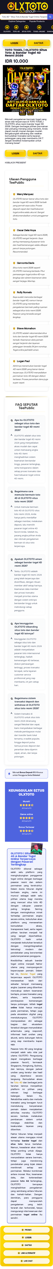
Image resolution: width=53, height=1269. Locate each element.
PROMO (28, 1231)
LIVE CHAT (28, 1260)
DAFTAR (38, 43)
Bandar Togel (28, 974)
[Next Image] (48, 89)
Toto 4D (18, 1082)
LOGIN (14, 43)
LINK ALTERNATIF (28, 1253)
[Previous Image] (5, 89)
